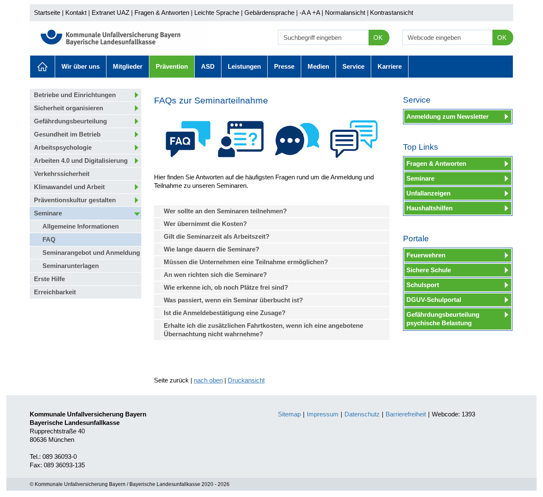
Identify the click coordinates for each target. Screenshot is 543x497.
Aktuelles (42, 66)
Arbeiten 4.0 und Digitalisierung (81, 160)
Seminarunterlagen (70, 265)
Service (353, 66)
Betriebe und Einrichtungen (75, 94)
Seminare (48, 213)
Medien (318, 66)
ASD (208, 66)
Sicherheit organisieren (68, 108)
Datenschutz (362, 414)
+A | (317, 12)
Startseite (47, 12)
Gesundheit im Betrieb (67, 134)
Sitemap (289, 414)
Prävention (172, 66)
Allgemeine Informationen (80, 226)
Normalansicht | (347, 12)
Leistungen (244, 66)
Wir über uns (81, 66)
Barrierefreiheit (406, 414)
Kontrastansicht (391, 12)
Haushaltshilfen (429, 208)
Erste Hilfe (49, 278)
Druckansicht (246, 380)
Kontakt (76, 12)
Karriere (390, 66)
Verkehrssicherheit (62, 173)
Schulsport (422, 284)
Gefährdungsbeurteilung (70, 121)
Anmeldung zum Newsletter (447, 116)
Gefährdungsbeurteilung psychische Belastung (442, 319)
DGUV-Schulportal (433, 299)
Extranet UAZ (110, 12)
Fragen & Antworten (161, 12)
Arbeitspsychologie (63, 147)
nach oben (208, 380)
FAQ (49, 239)
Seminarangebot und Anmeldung (91, 252)
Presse (284, 66)
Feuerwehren (425, 255)
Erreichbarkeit (55, 292)
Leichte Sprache (216, 12)
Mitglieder (128, 66)
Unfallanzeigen (428, 193)
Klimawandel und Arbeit (69, 186)
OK (378, 37)
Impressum (323, 414)
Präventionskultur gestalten (75, 200)
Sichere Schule (428, 270)
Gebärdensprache (269, 12)
